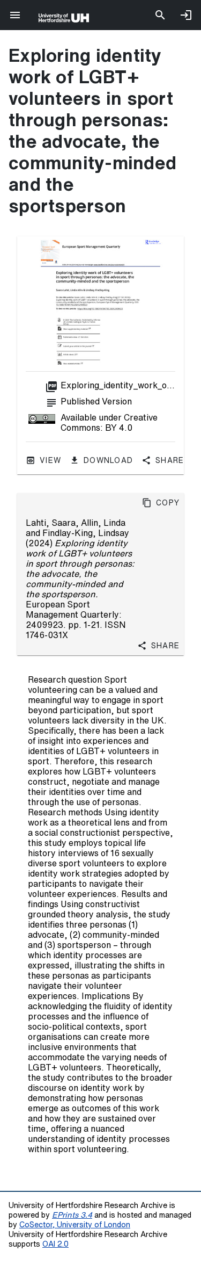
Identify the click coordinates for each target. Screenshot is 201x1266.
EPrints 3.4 (72, 1215)
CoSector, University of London (74, 1224)
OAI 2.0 (55, 1244)
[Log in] (186, 15)
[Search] (160, 15)
